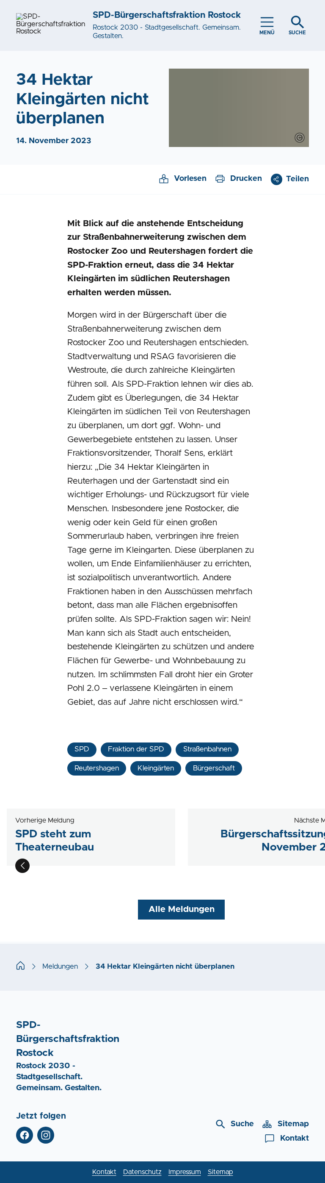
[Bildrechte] (300, 138)
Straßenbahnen (207, 749)
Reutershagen (96, 768)
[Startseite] (20, 966)
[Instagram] (45, 1135)
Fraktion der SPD (136, 749)
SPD (81, 749)
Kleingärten (156, 768)
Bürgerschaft (214, 768)
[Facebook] (24, 1135)
